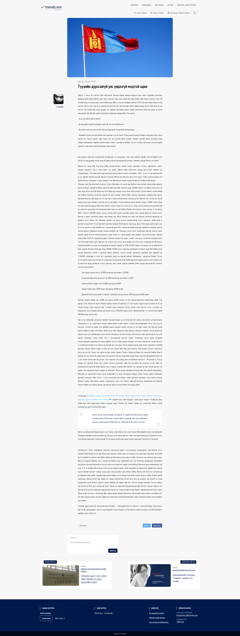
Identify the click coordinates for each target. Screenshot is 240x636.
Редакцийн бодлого (156, 613)
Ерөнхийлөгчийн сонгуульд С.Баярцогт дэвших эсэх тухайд (184, 578)
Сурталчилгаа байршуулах (158, 622)
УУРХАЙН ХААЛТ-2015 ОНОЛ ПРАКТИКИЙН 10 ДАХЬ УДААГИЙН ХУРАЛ (93, 579)
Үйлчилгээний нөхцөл (157, 617)
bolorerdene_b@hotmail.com (187, 615)
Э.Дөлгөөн (60, 106)
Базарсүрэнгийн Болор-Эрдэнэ (184, 570)
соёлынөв (108, 613)
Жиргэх (146, 525)
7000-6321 (180, 621)
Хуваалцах (157, 525)
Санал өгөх (46, 618)
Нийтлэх (113, 550)
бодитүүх (99, 613)
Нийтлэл (81, 81)
